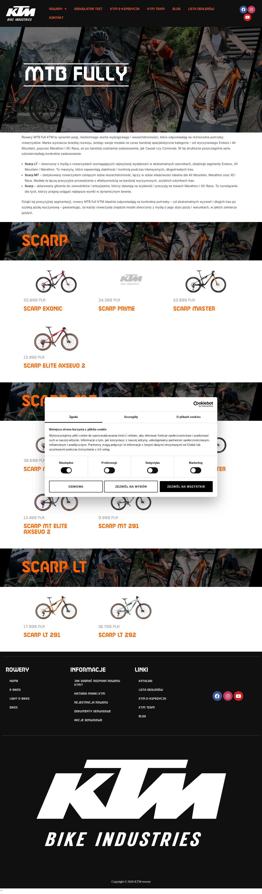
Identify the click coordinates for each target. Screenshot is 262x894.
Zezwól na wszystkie (186, 486)
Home (14, 681)
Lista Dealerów (151, 690)
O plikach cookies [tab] (188, 416)
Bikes (14, 707)
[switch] (109, 470)
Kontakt (56, 18)
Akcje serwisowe (88, 720)
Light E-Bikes (20, 699)
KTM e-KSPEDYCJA (152, 699)
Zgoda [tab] (73, 416)
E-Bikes (15, 690)
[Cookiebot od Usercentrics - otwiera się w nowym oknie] (196, 404)
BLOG (176, 9)
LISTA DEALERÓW (201, 9)
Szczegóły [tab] (131, 416)
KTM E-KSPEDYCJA (124, 9)
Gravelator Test (88, 9)
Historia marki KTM (89, 694)
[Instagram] (251, 9)
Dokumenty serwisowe (92, 711)
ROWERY (56, 9)
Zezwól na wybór (131, 486)
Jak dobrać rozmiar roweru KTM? (97, 683)
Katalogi (145, 681)
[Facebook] (243, 9)
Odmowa (75, 486)
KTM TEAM (156, 9)
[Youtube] (247, 17)
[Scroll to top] (1, 891)
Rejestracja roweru (91, 702)
